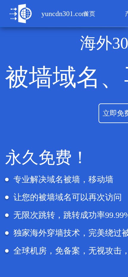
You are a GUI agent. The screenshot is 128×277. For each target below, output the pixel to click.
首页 (89, 13)
